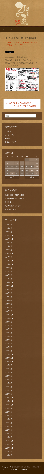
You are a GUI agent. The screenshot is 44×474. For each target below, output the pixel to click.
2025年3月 (8, 246)
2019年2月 (8, 390)
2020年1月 (8, 351)
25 (7, 174)
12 (12, 167)
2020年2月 (8, 347)
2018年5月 (8, 423)
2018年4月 (8, 426)
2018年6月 (8, 419)
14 (22, 167)
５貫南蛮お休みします (13, 206)
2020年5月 (8, 336)
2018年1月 (8, 437)
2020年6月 (8, 333)
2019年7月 (8, 372)
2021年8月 (8, 289)
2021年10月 (9, 286)
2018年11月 (9, 401)
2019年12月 (9, 354)
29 (27, 174)
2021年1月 (8, 311)
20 (17, 170)
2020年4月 (8, 340)
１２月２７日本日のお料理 (25, 105)
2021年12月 (9, 282)
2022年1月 (8, 279)
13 (17, 167)
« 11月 (12, 177)
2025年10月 (9, 239)
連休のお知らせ (10, 209)
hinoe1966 (19, 45)
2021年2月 (8, 307)
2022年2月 (8, 275)
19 (12, 170)
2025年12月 (9, 235)
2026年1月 (8, 232)
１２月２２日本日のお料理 (18, 103)
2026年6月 (8, 225)
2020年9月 (8, 322)
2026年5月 (8, 228)
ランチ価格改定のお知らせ (14, 198)
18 (7, 170)
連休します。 (10, 202)
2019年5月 (8, 379)
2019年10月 (9, 361)
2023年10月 (9, 264)
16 (32, 167)
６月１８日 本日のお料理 (14, 195)
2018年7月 (8, 416)
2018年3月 (8, 430)
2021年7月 (8, 293)
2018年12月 (9, 397)
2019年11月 (9, 358)
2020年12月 (9, 315)
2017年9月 (8, 452)
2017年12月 (9, 441)
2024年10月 (9, 253)
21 (22, 170)
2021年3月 (8, 304)
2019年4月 (8, 383)
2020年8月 (8, 325)
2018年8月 (8, 412)
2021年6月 (8, 297)
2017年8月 (8, 455)
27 (17, 174)
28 (22, 174)
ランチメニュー (10, 135)
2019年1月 (8, 394)
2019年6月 (8, 376)
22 (27, 170)
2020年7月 (8, 329)
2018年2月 (8, 434)
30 (32, 174)
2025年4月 (8, 243)
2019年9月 (8, 365)
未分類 (27, 42)
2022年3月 (8, 271)
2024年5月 (8, 257)
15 (27, 167)
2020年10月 (9, 318)
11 (7, 167)
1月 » (32, 177)
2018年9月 (8, 408)
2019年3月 (8, 387)
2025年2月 (8, 250)
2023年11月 (9, 261)
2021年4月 (8, 300)
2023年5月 (8, 268)
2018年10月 (9, 405)
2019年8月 (8, 369)
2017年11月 (9, 444)
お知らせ (8, 131)
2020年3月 (8, 343)
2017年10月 (9, 448)
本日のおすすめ (10, 142)
